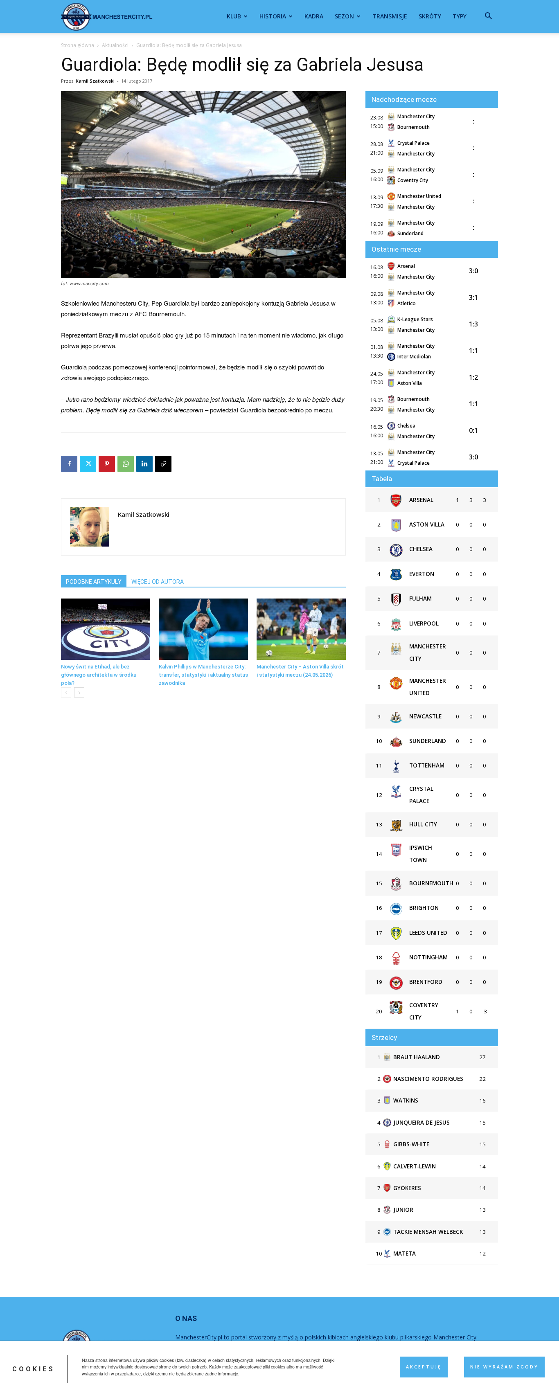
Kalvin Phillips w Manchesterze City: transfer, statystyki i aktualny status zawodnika (203, 675)
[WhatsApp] (125, 464)
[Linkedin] (144, 464)
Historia (272, 16)
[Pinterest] (107, 464)
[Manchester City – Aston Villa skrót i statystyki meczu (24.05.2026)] (301, 629)
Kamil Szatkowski (95, 81)
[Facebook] (69, 464)
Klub (234, 16)
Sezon (344, 16)
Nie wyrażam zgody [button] (504, 1367)
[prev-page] (66, 692)
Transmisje (389, 16)
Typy (460, 16)
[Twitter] (88, 464)
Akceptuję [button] (424, 1367)
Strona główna (77, 45)
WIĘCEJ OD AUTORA (157, 581)
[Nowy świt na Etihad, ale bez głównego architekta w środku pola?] (105, 629)
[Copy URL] (163, 464)
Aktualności (115, 45)
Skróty (430, 16)
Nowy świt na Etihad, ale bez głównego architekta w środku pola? (98, 675)
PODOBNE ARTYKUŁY (94, 581)
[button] (488, 17)
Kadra (313, 16)
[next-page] (79, 692)
